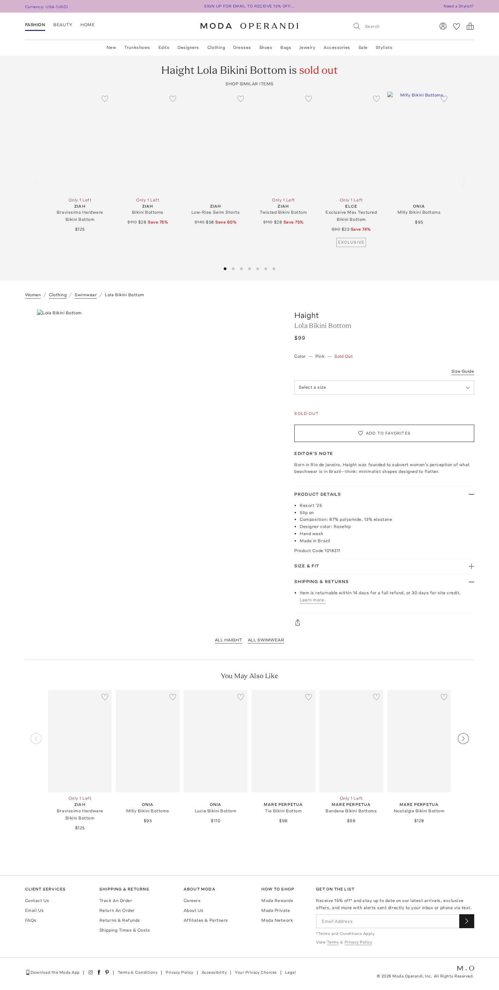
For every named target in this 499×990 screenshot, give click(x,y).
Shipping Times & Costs (124, 930)
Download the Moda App (55, 972)
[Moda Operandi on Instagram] (90, 972)
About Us (194, 910)
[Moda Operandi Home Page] (249, 26)
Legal (290, 972)
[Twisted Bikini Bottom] (283, 143)
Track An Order (115, 900)
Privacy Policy (179, 972)
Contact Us (37, 900)
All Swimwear (266, 639)
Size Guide (462, 371)
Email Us (34, 910)
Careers (192, 900)
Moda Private (275, 910)
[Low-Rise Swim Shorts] (215, 143)
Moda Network (277, 920)
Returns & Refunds (119, 920)
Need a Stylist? (459, 6)
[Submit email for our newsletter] (466, 921)
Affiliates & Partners (206, 920)
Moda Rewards (277, 900)
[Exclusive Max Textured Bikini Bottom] (351, 143)
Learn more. (313, 599)
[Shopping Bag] (470, 26)
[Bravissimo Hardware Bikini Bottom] (80, 143)
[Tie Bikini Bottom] (283, 741)
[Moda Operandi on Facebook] (98, 972)
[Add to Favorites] (105, 98)
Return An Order (117, 910)
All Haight (228, 639)
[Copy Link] (384, 622)
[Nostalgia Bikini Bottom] (419, 741)
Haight (306, 315)
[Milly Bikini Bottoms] (419, 143)
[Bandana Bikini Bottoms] (351, 741)
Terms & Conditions (138, 972)
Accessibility (214, 972)
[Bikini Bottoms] (148, 143)
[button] (225, 268)
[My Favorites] (456, 26)
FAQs (31, 920)
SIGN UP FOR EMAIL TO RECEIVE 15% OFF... (249, 6)
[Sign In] (443, 26)
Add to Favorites (388, 433)
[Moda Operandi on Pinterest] (107, 972)
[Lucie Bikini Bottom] (215, 741)
